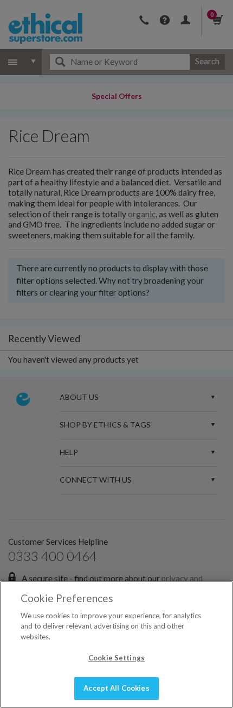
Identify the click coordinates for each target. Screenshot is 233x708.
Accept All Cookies (116, 688)
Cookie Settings (116, 657)
